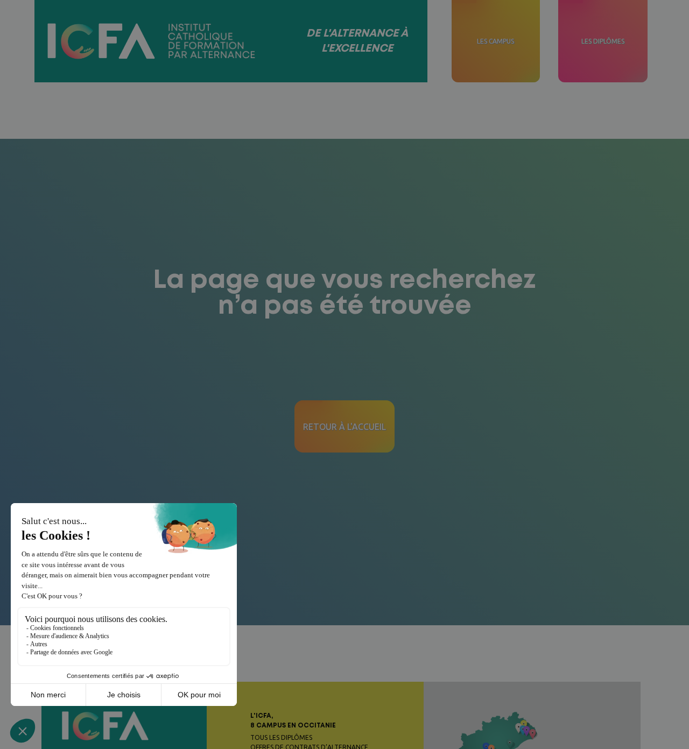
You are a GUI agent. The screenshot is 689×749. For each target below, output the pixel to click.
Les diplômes (602, 41)
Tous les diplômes (281, 737)
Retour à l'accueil (344, 427)
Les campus (495, 41)
